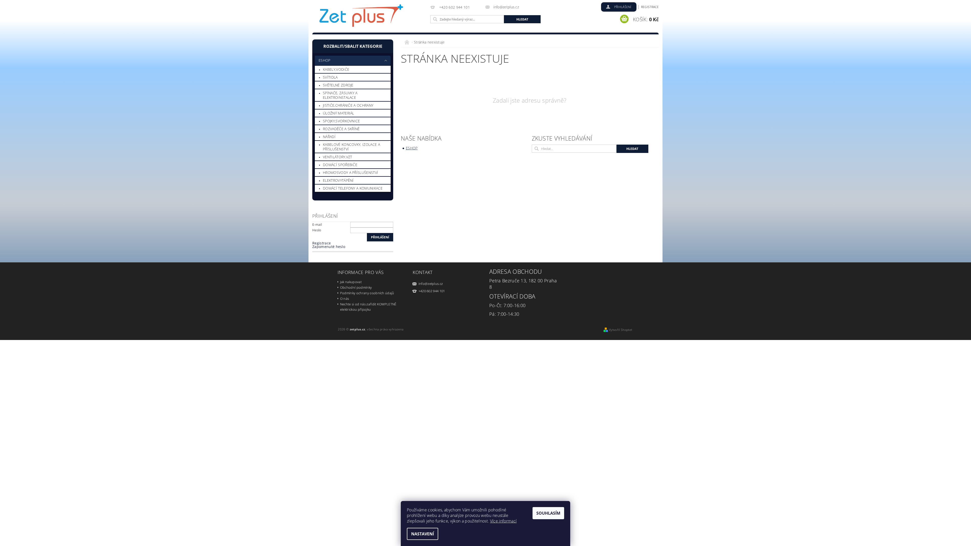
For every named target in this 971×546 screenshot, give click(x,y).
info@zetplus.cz (430, 283)
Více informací (503, 521)
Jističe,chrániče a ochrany (348, 105)
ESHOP (324, 60)
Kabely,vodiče (336, 69)
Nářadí (329, 136)
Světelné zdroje (338, 85)
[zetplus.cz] (361, 17)
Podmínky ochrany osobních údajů (367, 293)
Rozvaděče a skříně (341, 128)
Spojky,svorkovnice (341, 121)
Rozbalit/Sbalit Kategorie (352, 46)
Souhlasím (548, 513)
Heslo (316, 230)
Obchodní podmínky (356, 287)
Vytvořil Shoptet (620, 330)
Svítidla (330, 77)
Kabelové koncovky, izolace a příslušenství (351, 146)
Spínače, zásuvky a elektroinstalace (340, 95)
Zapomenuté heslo (328, 246)
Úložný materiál (338, 113)
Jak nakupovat (351, 282)
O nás (344, 298)
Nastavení (422, 534)
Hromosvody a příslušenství (350, 172)
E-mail (317, 224)
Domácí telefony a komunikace (353, 188)
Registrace (650, 7)
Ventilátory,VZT (337, 156)
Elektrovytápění (338, 180)
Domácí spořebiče (340, 164)
